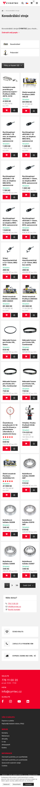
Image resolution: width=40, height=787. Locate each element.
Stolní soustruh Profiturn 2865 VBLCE (28, 94)
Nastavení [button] (6, 784)
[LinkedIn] (27, 701)
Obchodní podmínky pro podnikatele (14, 760)
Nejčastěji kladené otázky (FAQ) (13, 723)
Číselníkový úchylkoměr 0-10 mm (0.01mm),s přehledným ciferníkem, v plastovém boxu (10, 428)
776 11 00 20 (10, 680)
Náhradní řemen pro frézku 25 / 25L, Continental (10, 383)
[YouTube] (19, 701)
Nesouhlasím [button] (17, 784)
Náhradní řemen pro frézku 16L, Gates (9, 342)
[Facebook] (3, 701)
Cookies (4, 766)
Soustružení (15, 44)
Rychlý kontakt (14, 609)
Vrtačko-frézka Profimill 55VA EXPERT (28, 425)
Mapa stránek (33, 775)
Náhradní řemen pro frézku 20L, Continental (29, 342)
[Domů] (10, 3)
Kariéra (4, 747)
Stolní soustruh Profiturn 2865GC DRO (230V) (29, 298)
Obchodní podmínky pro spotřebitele (14, 757)
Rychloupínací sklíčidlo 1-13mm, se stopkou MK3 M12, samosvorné (10, 221)
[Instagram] (10, 701)
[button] (6, 110)
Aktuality (5, 739)
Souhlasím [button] (28, 784)
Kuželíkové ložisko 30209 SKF (28, 476)
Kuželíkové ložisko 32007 (28, 562)
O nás (4, 742)
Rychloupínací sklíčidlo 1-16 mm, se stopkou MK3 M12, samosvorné (29, 136)
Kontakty (5, 733)
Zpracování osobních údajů (11, 763)
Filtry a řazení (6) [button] (11, 65)
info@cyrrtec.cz (14, 606)
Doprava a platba (8, 721)
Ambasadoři (6, 745)
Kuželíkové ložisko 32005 (9, 562)
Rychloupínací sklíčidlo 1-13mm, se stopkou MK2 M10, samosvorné (29, 221)
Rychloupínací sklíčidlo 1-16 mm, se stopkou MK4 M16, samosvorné (9, 136)
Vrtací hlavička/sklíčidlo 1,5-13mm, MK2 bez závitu (29, 261)
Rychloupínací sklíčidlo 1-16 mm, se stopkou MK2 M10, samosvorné (9, 180)
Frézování (14, 52)
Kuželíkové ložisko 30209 (9, 521)
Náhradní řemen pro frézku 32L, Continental (29, 383)
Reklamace (5, 736)
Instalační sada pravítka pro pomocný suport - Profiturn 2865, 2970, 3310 (10, 91)
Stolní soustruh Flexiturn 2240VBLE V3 (9, 476)
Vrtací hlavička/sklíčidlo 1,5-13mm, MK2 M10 (10, 261)
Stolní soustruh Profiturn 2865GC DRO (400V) (10, 298)
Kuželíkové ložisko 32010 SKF (28, 522)
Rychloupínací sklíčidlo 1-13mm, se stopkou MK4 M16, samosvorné (29, 179)
